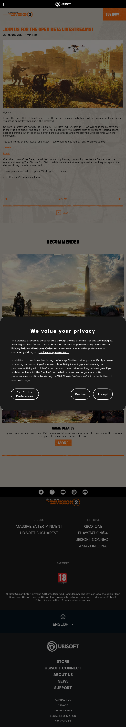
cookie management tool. (54, 352)
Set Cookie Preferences (24, 394)
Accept (103, 394)
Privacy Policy (19, 348)
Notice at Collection (45, 348)
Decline (80, 394)
